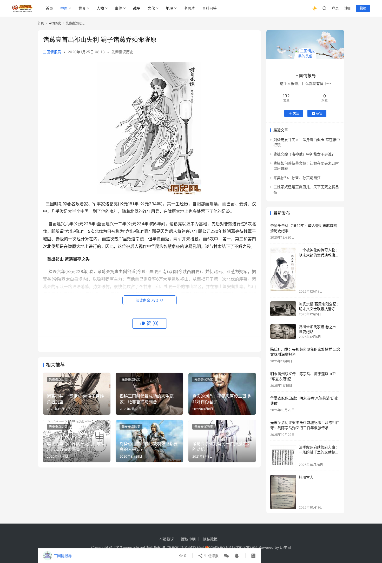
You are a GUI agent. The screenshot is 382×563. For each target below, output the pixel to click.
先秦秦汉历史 (122, 52)
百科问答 (209, 8)
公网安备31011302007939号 (233, 547)
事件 (118, 8)
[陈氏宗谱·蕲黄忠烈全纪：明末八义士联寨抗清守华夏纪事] (283, 308)
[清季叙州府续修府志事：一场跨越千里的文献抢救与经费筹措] (283, 456)
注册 (348, 8)
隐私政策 (210, 539)
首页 (49, 8)
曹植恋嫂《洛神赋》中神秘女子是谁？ (304, 154)
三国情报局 (52, 52)
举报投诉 (166, 539)
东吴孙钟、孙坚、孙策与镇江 (297, 177)
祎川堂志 (306, 477)
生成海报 (211, 555)
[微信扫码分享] (226, 555)
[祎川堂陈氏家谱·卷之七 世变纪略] (283, 331)
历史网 (285, 547)
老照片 (189, 8)
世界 (82, 8)
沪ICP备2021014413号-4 (183, 547)
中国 (64, 8)
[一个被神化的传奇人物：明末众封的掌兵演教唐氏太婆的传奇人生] (283, 270)
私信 (319, 113)
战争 (136, 8)
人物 (100, 8)
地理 (169, 8)
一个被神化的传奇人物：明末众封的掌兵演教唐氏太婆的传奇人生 (319, 255)
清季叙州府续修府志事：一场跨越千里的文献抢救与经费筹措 (319, 452)
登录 (335, 8)
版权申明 (188, 539)
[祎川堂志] (283, 492)
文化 (151, 8)
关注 (296, 113)
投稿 (363, 8)
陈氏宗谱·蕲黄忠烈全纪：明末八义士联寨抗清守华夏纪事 (319, 309)
